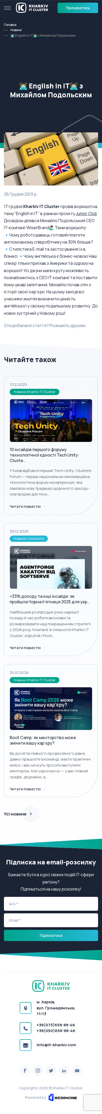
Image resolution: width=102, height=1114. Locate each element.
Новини (16, 30)
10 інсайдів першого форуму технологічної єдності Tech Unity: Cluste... (44, 455)
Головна (10, 24)
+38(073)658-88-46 (56, 1025)
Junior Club (86, 213)
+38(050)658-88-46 (56, 1030)
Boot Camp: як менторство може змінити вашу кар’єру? (43, 740)
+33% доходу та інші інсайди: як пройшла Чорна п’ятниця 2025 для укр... (50, 599)
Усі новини (15, 814)
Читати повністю (26, 506)
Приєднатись (78, 7)
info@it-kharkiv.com (56, 1045)
